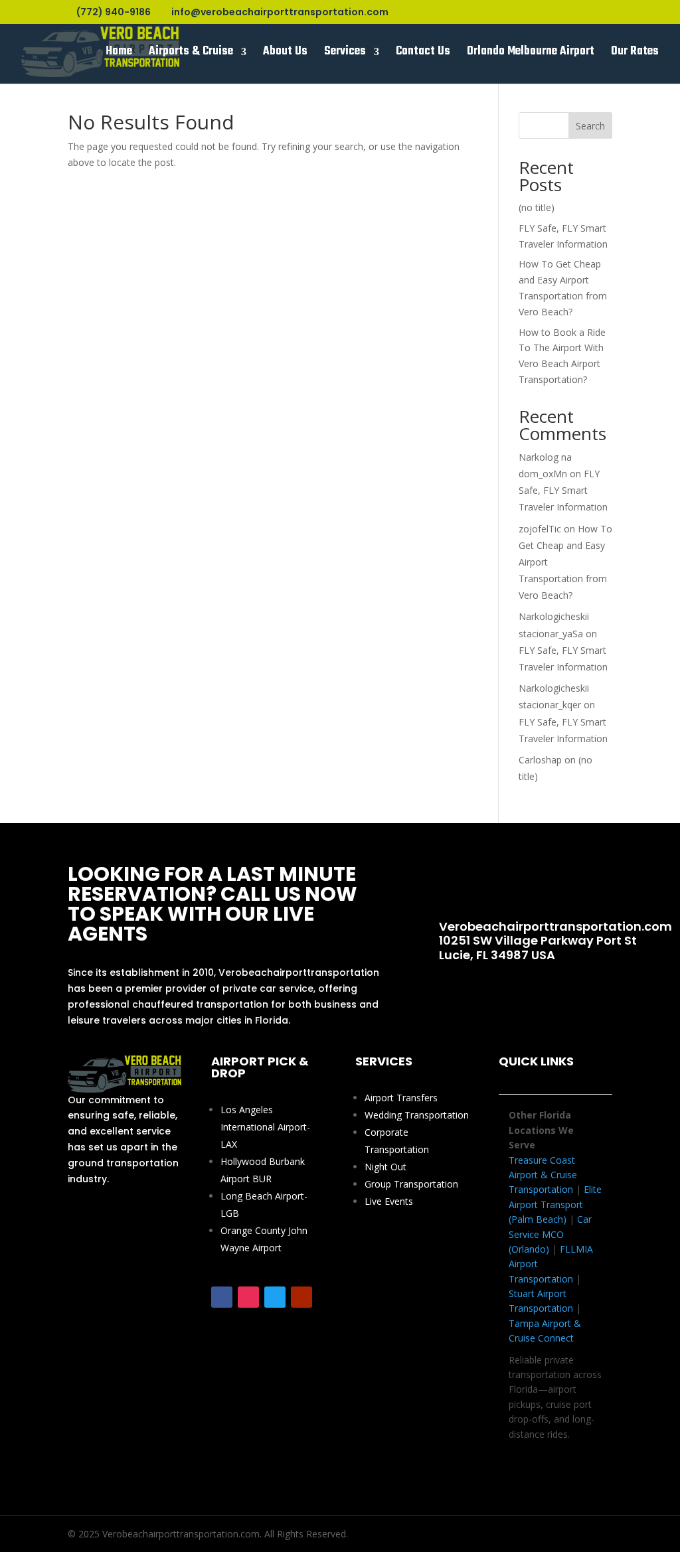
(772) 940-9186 (515, 884)
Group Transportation (411, 1184)
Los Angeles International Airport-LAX (265, 1126)
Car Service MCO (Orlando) (550, 1234)
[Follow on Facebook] (221, 1297)
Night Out (385, 1166)
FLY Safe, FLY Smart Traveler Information (563, 490)
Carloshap (540, 759)
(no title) (536, 207)
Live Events (389, 1201)
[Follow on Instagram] (248, 1297)
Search (590, 125)
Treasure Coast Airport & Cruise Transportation (543, 1175)
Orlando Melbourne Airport (530, 54)
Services (345, 54)
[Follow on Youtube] (301, 1297)
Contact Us (423, 54)
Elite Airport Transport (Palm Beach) (555, 1204)
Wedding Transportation (417, 1115)
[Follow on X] (275, 1297)
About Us (285, 54)
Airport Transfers (401, 1097)
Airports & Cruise (191, 54)
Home (119, 54)
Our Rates (635, 54)
